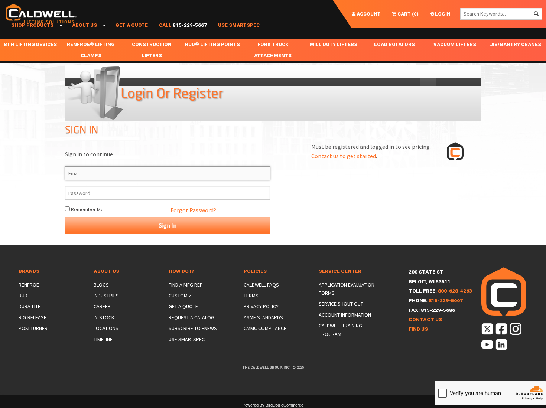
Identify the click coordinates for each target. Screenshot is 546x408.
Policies (255, 271)
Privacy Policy (261, 306)
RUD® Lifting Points (212, 44)
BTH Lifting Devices (30, 44)
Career (102, 306)
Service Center (340, 271)
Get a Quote (132, 25)
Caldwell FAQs (261, 284)
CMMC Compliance (265, 328)
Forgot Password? (193, 210)
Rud (23, 295)
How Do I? (181, 271)
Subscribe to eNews (193, 328)
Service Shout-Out (341, 303)
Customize (181, 295)
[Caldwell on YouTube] (487, 346)
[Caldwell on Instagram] (516, 330)
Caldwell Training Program (340, 329)
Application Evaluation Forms (346, 288)
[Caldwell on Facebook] (501, 330)
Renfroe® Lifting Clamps (91, 50)
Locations (106, 328)
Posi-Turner (33, 328)
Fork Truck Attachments (273, 50)
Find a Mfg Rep (186, 284)
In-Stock (104, 317)
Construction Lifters (152, 50)
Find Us (418, 329)
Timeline (103, 339)
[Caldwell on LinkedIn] (501, 346)
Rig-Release (32, 317)
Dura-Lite (29, 306)
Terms (251, 295)
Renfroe (29, 284)
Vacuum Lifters (454, 44)
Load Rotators (394, 44)
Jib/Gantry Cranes (515, 44)
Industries (106, 295)
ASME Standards (263, 317)
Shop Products (32, 25)
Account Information (345, 314)
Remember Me (87, 209)
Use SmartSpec (239, 25)
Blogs (101, 284)
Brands (29, 271)
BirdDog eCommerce (284, 405)
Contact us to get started (343, 156)
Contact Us (425, 319)
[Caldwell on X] (487, 330)
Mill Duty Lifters (333, 44)
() (407, 14)
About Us (84, 25)
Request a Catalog (191, 317)
